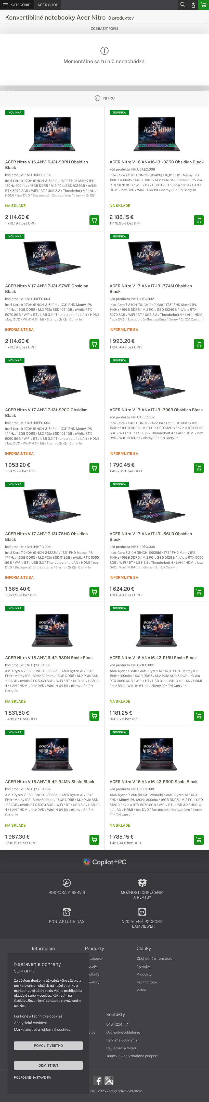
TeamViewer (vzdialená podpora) (133, 1056)
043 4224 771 (117, 1024)
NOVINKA (14, 112)
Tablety (91, 966)
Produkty (94, 948)
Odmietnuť (48, 1065)
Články (144, 948)
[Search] (183, 5)
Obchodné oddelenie (123, 1032)
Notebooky (94, 958)
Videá (141, 990)
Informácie (43, 948)
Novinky (143, 966)
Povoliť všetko (48, 1045)
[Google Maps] (108, 1080)
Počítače (92, 974)
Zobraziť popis (105, 29)
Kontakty (115, 1014)
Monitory (92, 982)
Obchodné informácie (154, 958)
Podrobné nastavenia (32, 1077)
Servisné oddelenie (122, 1040)
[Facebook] (97, 1080)
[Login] (193, 5)
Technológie (147, 982)
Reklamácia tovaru (121, 1048)
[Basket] (203, 5)
